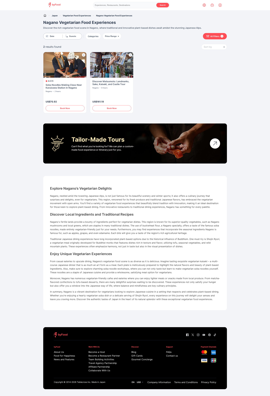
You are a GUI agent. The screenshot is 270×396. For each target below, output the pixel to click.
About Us (59, 352)
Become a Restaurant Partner (104, 355)
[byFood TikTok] (214, 335)
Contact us (172, 355)
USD (139, 382)
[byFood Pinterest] (209, 335)
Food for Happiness (64, 355)
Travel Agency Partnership (102, 363)
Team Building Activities (101, 359)
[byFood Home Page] (54, 6)
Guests (72, 36)
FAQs (168, 352)
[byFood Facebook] (187, 335)
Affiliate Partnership (99, 366)
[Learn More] (215, 143)
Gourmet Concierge (142, 359)
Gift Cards (137, 355)
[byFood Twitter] (192, 335)
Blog (133, 352)
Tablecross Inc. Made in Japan (91, 382)
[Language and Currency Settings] (204, 5)
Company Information (159, 382)
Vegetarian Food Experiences (77, 15)
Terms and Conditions (186, 382)
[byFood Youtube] (204, 335)
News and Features (64, 359)
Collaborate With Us (99, 370)
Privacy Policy (208, 382)
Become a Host (96, 352)
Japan (55, 15)
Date (52, 36)
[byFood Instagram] (198, 335)
